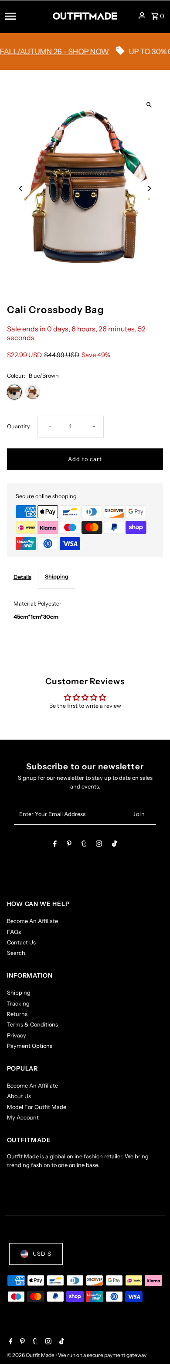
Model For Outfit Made (36, 1107)
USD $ (42, 1253)
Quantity (18, 426)
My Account (23, 1117)
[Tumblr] (84, 845)
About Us (19, 1096)
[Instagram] (99, 845)
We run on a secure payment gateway (102, 1355)
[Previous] (21, 188)
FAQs (14, 932)
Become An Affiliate (32, 921)
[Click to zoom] (149, 105)
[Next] (149, 188)
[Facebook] (55, 845)
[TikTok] (114, 845)
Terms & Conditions (32, 1024)
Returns (17, 1014)
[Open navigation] (26, 16)
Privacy (16, 1035)
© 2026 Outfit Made (31, 1355)
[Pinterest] (69, 845)
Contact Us (21, 942)
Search (16, 953)
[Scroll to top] (151, 1341)
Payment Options (29, 1046)
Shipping (56, 576)
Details (22, 577)
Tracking (18, 1003)
